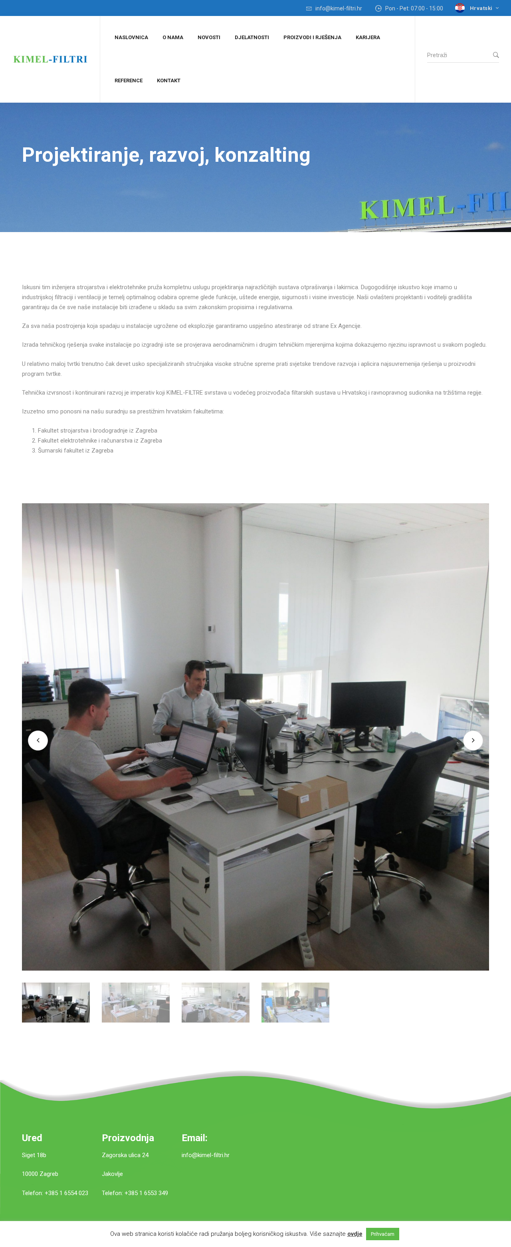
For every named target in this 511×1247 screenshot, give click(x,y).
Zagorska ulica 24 (125, 1155)
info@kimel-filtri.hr (206, 1155)
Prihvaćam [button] (382, 1234)
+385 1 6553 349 (146, 1193)
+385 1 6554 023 (66, 1193)
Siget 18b (34, 1155)
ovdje (354, 1233)
